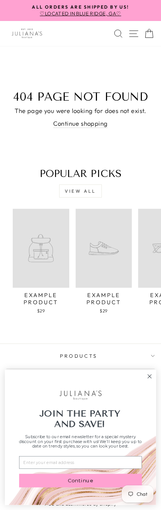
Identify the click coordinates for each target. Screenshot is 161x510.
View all (80, 191)
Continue (80, 480)
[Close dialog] (149, 376)
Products (79, 356)
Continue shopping (80, 123)
